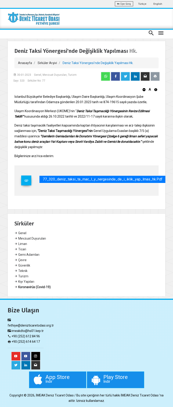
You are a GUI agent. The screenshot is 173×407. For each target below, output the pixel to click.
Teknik (22, 271)
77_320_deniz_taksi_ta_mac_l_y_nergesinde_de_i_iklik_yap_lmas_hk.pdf (102, 179)
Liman (22, 244)
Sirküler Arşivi (47, 63)
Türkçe (142, 3)
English (157, 3)
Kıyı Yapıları (26, 281)
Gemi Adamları (28, 254)
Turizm (23, 276)
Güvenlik (24, 265)
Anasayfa (25, 63)
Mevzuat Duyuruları (32, 238)
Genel (22, 233)
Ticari (22, 249)
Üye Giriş (125, 3)
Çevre (22, 260)
